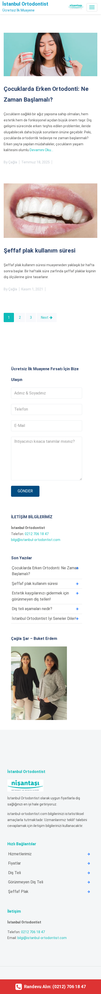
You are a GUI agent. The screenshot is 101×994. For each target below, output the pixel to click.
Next (44, 317)
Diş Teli (14, 872)
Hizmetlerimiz (20, 854)
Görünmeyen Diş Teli (25, 882)
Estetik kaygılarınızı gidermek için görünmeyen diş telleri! (40, 596)
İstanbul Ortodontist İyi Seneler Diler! (44, 618)
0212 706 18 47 (37, 534)
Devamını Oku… (41, 150)
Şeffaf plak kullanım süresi (40, 250)
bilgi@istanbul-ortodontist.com (35, 540)
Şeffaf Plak (18, 891)
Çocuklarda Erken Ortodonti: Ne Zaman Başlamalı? (45, 571)
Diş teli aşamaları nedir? (32, 608)
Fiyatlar (14, 863)
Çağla (12, 162)
